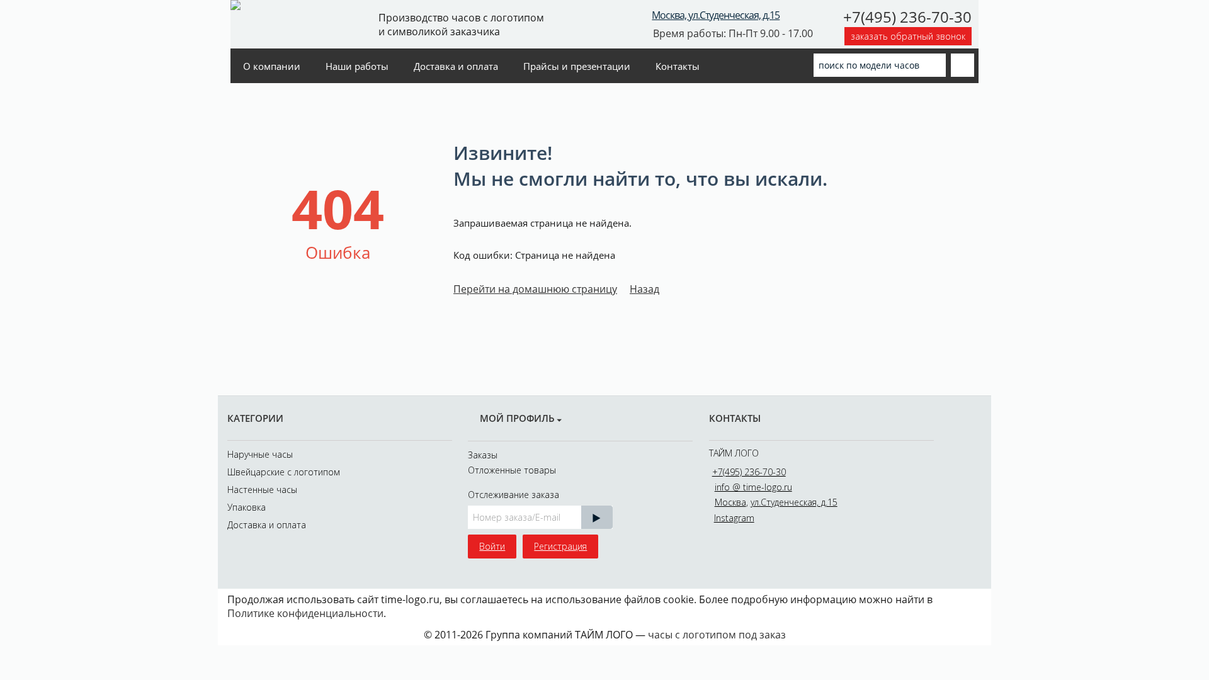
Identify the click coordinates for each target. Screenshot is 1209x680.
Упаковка (246, 507)
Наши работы (357, 66)
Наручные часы (260, 454)
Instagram (734, 518)
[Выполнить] (597, 517)
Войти (492, 546)
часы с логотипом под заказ (717, 635)
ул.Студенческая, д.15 (794, 502)
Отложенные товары (512, 470)
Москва (730, 502)
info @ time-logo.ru (753, 487)
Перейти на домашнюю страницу (535, 289)
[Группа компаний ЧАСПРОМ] (294, 23)
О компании (271, 66)
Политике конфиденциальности (305, 613)
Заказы (482, 455)
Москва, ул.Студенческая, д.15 (716, 15)
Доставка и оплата (456, 66)
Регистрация (560, 546)
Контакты (678, 66)
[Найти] (936, 65)
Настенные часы (262, 490)
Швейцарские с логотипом (283, 472)
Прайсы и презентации (576, 66)
